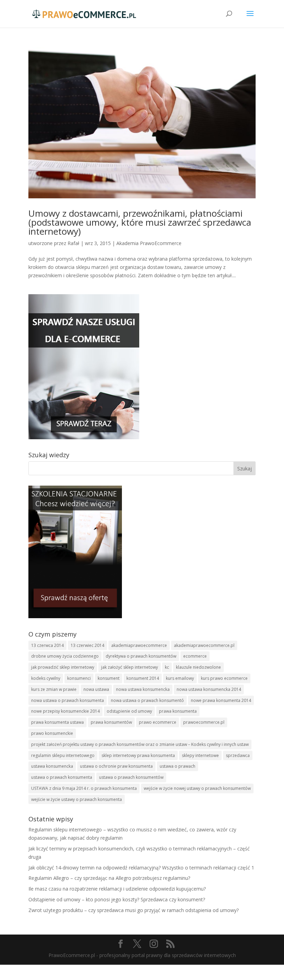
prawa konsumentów (111, 722)
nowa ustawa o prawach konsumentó (147, 700)
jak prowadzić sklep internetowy (62, 667)
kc (167, 667)
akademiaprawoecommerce (139, 645)
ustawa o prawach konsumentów (131, 777)
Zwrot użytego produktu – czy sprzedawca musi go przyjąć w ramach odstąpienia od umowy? (133, 910)
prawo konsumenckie (52, 733)
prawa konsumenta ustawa (57, 722)
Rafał (73, 243)
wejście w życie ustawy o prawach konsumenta (76, 799)
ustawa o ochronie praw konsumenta (116, 766)
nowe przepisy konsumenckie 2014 (65, 711)
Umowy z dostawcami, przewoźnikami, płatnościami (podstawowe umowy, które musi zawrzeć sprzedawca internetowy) (139, 222)
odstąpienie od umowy (129, 711)
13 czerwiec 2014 (87, 645)
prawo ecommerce (157, 722)
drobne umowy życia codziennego (65, 656)
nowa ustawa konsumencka (143, 689)
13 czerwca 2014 (47, 645)
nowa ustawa (96, 689)
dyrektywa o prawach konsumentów (141, 656)
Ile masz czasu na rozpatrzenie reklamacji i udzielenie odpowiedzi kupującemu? (117, 888)
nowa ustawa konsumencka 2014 (209, 689)
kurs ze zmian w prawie (54, 689)
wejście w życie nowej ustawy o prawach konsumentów (197, 788)
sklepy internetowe (200, 755)
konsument (108, 678)
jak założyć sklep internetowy (129, 667)
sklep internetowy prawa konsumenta (138, 755)
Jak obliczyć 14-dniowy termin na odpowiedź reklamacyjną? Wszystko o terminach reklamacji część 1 (141, 867)
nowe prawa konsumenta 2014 (221, 700)
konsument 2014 (142, 678)
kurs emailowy (180, 678)
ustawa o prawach (177, 766)
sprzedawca (238, 755)
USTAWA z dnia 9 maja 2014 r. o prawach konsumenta (84, 788)
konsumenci (79, 678)
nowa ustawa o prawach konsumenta (67, 700)
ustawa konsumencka (52, 766)
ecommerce (195, 656)
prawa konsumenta (178, 711)
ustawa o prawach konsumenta (61, 777)
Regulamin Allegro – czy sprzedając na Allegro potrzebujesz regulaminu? (109, 878)
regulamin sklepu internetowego (63, 755)
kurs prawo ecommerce (224, 678)
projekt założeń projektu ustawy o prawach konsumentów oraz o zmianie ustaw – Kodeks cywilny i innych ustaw (140, 744)
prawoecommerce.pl (203, 722)
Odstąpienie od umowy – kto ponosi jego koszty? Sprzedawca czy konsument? (116, 899)
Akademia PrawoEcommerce (148, 243)
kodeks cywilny (45, 678)
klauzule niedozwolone (198, 667)
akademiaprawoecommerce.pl (204, 645)
